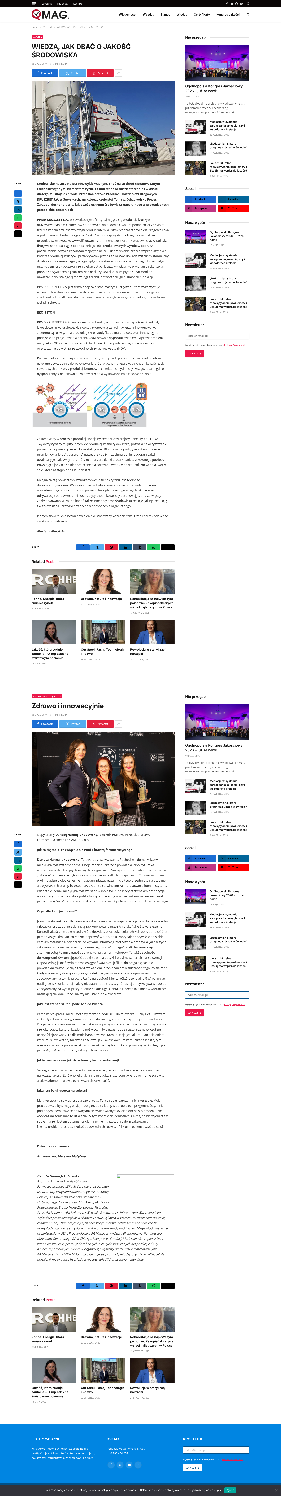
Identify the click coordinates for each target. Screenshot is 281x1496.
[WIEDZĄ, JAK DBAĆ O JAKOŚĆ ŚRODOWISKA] (103, 128)
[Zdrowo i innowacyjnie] (103, 779)
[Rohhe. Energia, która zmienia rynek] (54, 581)
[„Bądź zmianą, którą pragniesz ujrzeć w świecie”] (195, 148)
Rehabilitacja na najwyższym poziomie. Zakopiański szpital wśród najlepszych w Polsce (152, 603)
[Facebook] (18, 193)
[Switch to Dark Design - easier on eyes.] (247, 14)
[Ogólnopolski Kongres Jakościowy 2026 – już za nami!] (217, 63)
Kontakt (77, 3)
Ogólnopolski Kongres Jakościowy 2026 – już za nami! (214, 88)
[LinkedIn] (18, 209)
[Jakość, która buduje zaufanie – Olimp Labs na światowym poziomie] (54, 632)
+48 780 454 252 (117, 1453)
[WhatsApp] (18, 217)
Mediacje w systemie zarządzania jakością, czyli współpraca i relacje (227, 125)
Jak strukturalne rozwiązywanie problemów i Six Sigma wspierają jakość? (228, 166)
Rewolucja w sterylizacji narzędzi (148, 652)
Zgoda (230, 1490)
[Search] (247, 3)
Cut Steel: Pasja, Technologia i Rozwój (102, 652)
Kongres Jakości (228, 14)
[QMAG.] (50, 14)
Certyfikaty (202, 14)
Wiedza (182, 14)
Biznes (165, 14)
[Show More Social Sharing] (118, 73)
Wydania (47, 3)
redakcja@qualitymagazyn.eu (126, 1448)
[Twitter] (18, 201)
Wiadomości (127, 14)
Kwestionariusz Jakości (47, 696)
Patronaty (62, 3)
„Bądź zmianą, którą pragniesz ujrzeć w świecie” (228, 145)
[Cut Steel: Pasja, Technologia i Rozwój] (103, 632)
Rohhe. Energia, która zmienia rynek (48, 601)
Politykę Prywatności (234, 345)
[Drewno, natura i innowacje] (103, 581)
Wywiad (148, 14)
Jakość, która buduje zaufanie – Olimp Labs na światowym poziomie (50, 654)
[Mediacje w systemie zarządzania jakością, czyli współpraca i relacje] (195, 127)
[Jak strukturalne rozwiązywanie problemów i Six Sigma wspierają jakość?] (195, 168)
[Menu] (34, 4)
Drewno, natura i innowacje (101, 599)
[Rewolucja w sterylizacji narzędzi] (152, 632)
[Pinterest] (18, 225)
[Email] (18, 233)
